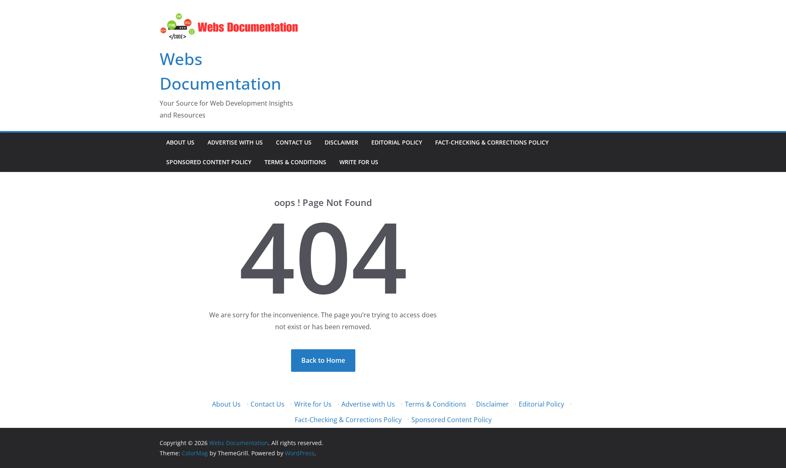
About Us (180, 142)
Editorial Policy (396, 142)
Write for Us (358, 162)
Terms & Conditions (295, 162)
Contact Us (294, 142)
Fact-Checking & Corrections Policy (492, 142)
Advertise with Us (235, 142)
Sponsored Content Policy (208, 162)
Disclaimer (341, 142)
